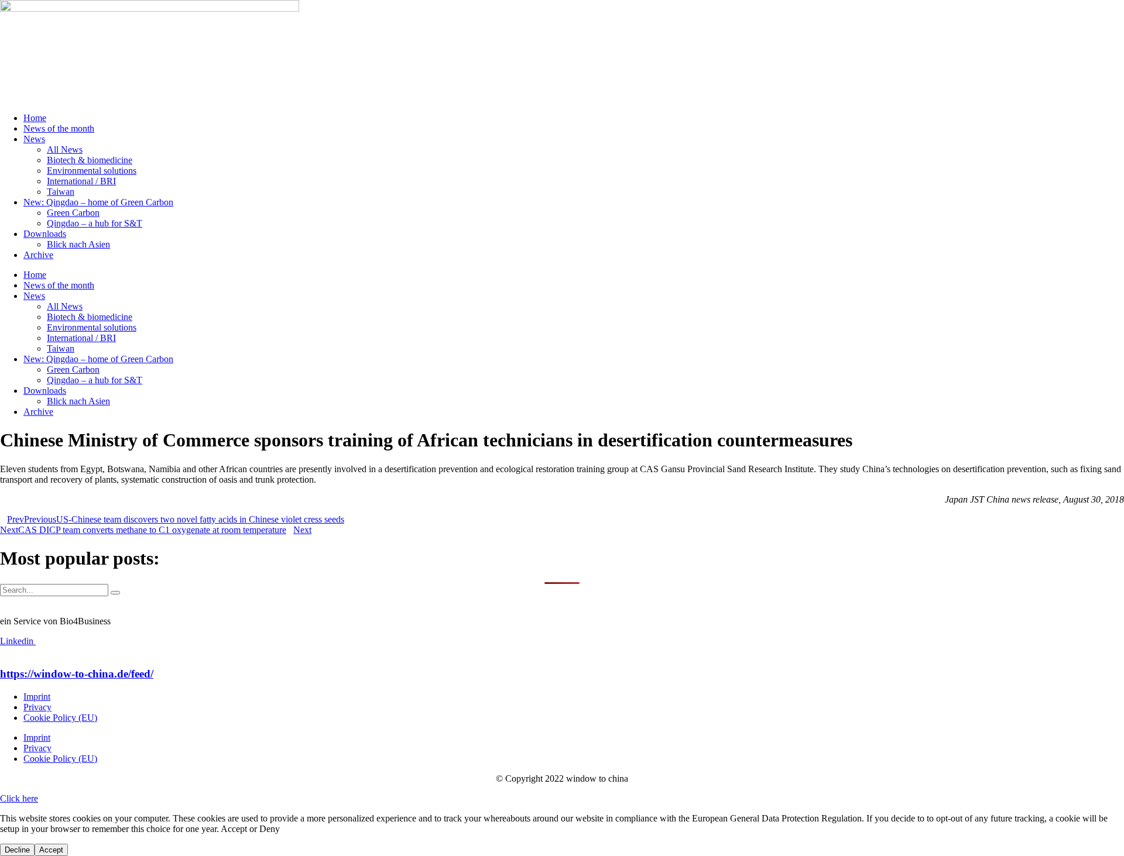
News (34, 139)
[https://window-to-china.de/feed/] (3, 651)
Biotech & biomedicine (89, 160)
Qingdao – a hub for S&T (94, 223)
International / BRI (81, 181)
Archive (38, 255)
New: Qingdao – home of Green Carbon (98, 202)
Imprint (36, 697)
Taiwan (60, 192)
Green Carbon (73, 213)
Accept (51, 849)
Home (34, 118)
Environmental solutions (91, 171)
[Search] (115, 592)
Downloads (44, 234)
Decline (17, 849)
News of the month (58, 128)
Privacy (37, 707)
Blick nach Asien (78, 244)
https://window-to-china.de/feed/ (76, 674)
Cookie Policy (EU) (60, 718)
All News (65, 149)
